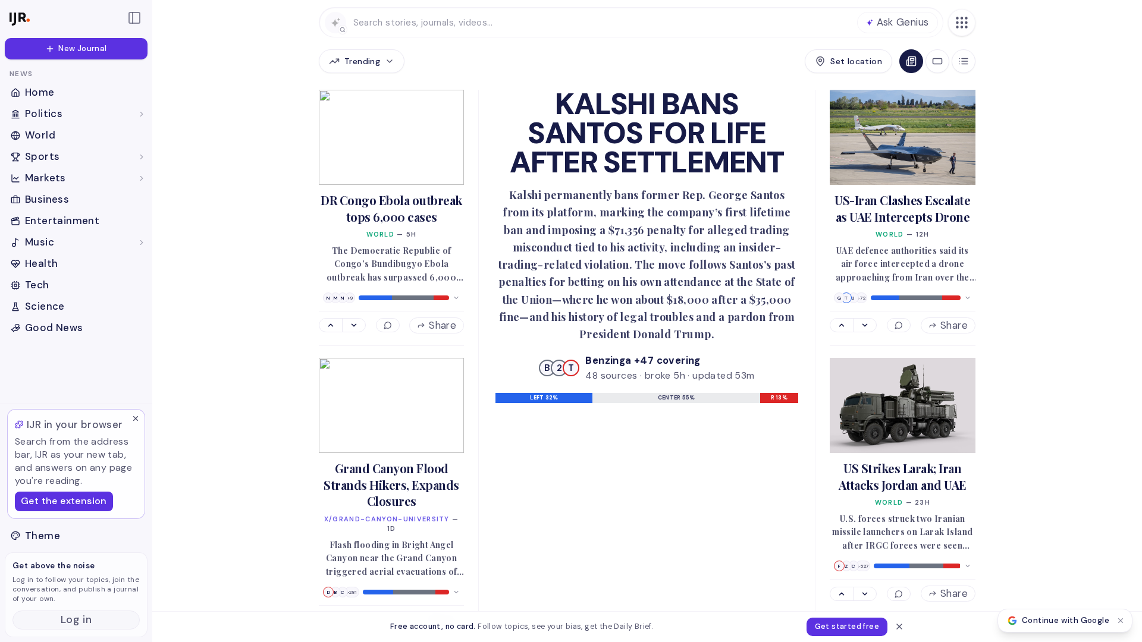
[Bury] (353, 325)
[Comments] (388, 325)
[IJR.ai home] (62, 18)
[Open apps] (962, 23)
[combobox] (601, 22)
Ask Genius (903, 22)
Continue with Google (1065, 620)
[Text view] (963, 61)
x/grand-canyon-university (387, 519)
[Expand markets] (142, 178)
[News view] (911, 61)
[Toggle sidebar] (134, 18)
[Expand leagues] (142, 157)
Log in (76, 619)
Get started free (847, 626)
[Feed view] (937, 61)
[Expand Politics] (142, 114)
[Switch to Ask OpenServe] (335, 22)
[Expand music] (142, 242)
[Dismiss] (135, 418)
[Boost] (330, 325)
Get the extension (64, 501)
